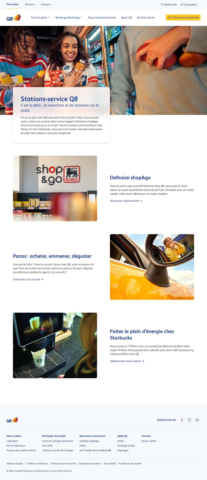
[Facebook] (182, 420)
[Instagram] (189, 420)
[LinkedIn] (197, 420)
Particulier (12, 4)
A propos (45, 4)
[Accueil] (13, 17)
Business (29, 4)
